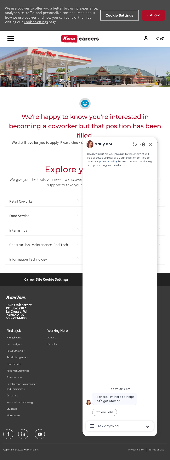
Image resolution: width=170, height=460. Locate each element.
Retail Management (17, 357)
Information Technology (20, 402)
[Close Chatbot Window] (150, 144)
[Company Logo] (80, 38)
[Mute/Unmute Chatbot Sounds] (143, 144)
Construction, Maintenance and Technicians (22, 386)
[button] (146, 38)
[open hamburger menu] (11, 39)
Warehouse (13, 415)
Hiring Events (14, 337)
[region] (120, 284)
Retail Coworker (15, 351)
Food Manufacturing (18, 370)
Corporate (12, 395)
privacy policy (108, 161)
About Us (52, 337)
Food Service (14, 364)
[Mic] (147, 426)
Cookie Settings (36, 22)
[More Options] (92, 426)
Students (12, 408)
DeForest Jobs (14, 344)
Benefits (52, 344)
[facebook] (8, 434)
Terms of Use (156, 449)
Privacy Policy (136, 449)
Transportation (15, 377)
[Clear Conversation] (135, 144)
